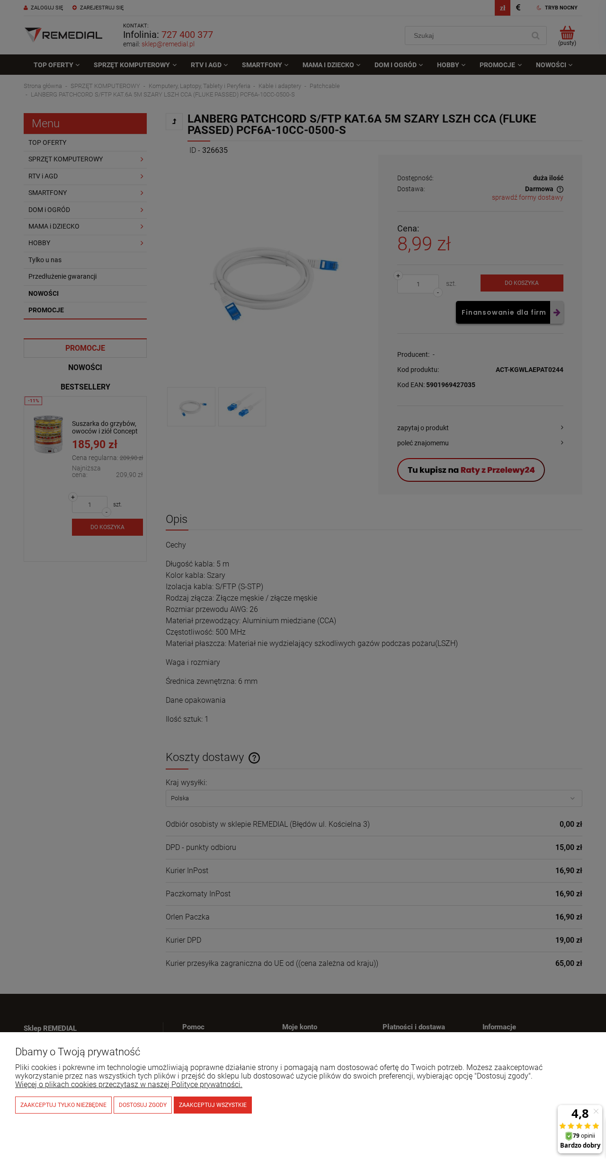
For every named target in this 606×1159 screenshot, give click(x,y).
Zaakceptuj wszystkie (213, 1105)
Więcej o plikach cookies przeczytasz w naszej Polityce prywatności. (128, 1084)
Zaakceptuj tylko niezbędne (63, 1105)
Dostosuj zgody (143, 1105)
